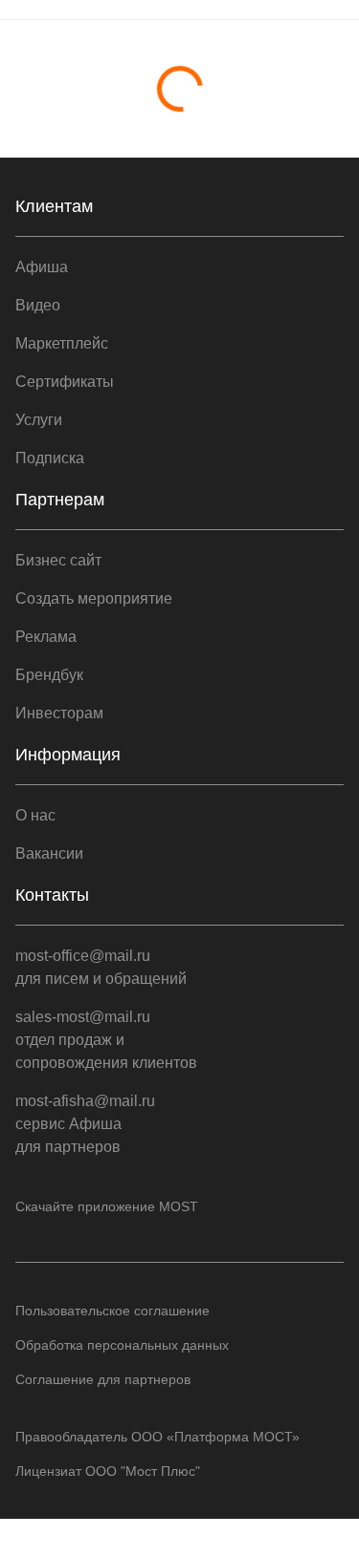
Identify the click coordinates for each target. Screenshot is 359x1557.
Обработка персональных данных (122, 1345)
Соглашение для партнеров (103, 1379)
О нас (35, 815)
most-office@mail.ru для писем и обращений (101, 967)
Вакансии (49, 853)
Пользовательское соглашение (112, 1310)
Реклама (46, 637)
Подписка (49, 458)
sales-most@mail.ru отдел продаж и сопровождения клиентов (106, 1040)
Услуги (38, 420)
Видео (37, 305)
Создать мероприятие (93, 598)
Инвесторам (59, 713)
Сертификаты (64, 381)
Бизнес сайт (58, 560)
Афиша (41, 267)
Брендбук (49, 675)
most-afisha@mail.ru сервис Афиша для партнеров (85, 1124)
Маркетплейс (61, 343)
